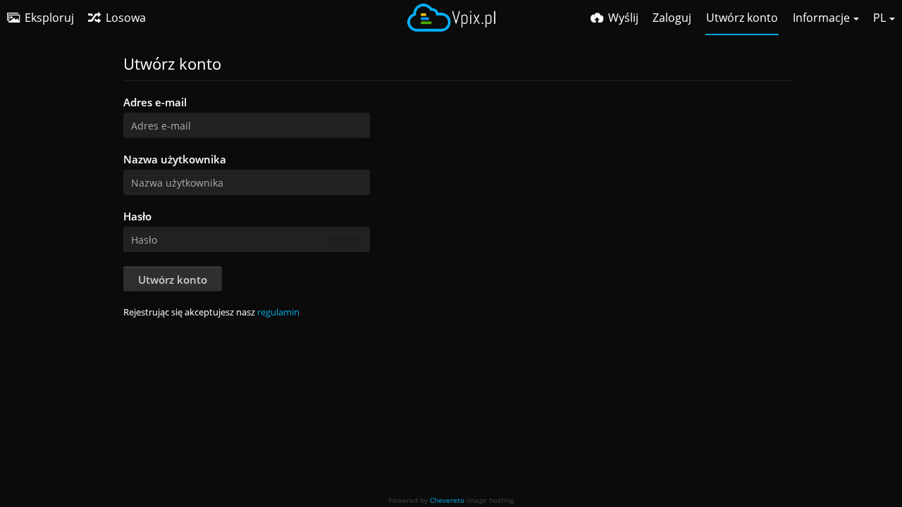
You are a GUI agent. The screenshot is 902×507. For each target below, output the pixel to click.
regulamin (278, 312)
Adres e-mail (155, 102)
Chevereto (447, 500)
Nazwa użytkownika (174, 159)
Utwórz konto (172, 280)
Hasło (137, 216)
